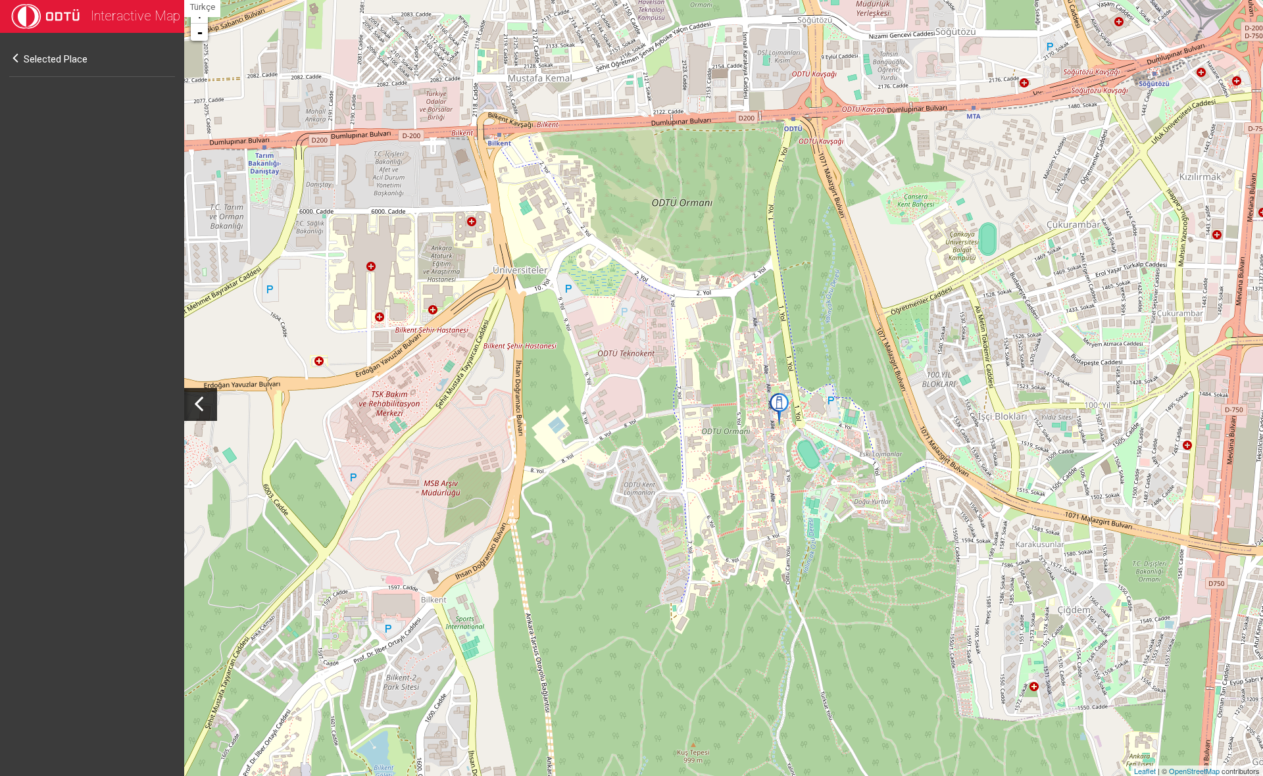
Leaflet (1145, 770)
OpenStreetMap (1194, 770)
